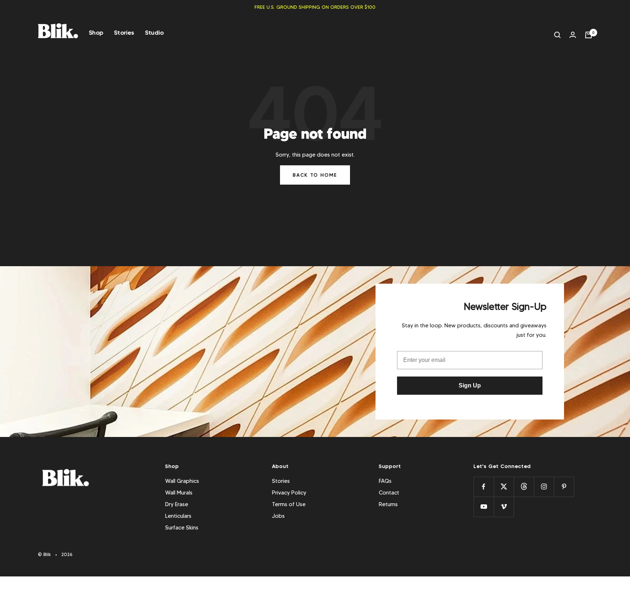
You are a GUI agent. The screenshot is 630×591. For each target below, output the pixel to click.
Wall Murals (178, 492)
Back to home (315, 175)
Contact (389, 492)
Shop (96, 32)
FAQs (385, 481)
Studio (154, 32)
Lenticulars (178, 516)
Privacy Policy (289, 492)
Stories (124, 32)
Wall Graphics (182, 481)
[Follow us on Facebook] (484, 487)
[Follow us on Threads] (524, 487)
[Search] (557, 35)
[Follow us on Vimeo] (504, 507)
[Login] (572, 35)
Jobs (278, 516)
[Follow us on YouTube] (484, 507)
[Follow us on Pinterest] (564, 487)
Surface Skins (181, 527)
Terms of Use (289, 504)
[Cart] (588, 35)
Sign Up (470, 385)
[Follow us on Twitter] (504, 487)
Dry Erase (176, 504)
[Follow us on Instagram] (544, 487)
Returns (388, 504)
